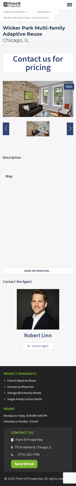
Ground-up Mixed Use (20, 387)
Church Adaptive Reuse (21, 380)
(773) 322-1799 (28, 454)
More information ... (38, 271)
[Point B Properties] (12, 4)
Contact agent (40, 346)
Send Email (24, 464)
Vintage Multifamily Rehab (24, 393)
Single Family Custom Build (24, 399)
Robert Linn (38, 335)
